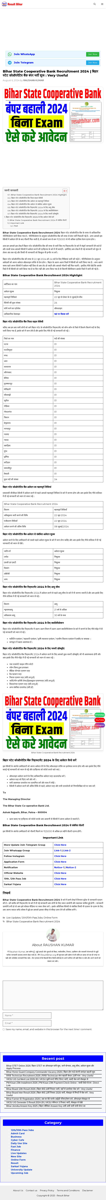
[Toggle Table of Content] (63, 191)
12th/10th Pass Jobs (32, 917)
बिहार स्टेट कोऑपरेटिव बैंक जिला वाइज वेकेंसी (27, 198)
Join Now (92, 54)
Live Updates (13, 917)
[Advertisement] (53, 30)
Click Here (60, 856)
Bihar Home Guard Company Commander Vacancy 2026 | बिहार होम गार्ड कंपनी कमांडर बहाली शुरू (50, 1072)
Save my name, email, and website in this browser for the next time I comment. (49, 1029)
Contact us (31, 1190)
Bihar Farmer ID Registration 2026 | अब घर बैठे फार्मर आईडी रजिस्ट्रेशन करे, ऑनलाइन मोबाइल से (48, 1099)
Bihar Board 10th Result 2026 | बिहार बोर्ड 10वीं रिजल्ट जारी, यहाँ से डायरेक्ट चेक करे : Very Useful (49, 1089)
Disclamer (87, 1190)
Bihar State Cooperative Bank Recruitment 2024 (33, 921)
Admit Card (18, 1133)
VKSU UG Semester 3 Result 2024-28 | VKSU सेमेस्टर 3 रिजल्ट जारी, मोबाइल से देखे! (44, 1102)
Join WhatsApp (24, 54)
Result (14, 1163)
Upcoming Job (19, 1173)
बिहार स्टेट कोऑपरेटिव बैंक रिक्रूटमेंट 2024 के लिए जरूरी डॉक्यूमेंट (35, 214)
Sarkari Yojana (19, 1166)
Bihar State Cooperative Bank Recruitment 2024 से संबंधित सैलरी (38, 220)
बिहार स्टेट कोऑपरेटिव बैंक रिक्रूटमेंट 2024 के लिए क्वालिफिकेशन (34, 210)
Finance (15, 1150)
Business (16, 1136)
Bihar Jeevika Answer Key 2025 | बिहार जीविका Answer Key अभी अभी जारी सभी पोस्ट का (45, 1106)
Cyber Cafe (17, 1140)
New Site (16, 1156)
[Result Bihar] (12, 4)
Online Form (51, 917)
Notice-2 (71, 867)
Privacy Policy (47, 1190)
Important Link (17, 223)
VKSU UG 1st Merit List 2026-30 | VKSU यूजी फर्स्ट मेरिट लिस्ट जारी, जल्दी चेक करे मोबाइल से (47, 1079)
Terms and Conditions (68, 1190)
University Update (21, 1169)
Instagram (99, 725)
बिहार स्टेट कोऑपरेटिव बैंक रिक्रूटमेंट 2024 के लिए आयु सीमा (33, 207)
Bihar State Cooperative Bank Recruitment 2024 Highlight (39, 195)
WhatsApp (99, 715)
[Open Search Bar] (94, 4)
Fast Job (16, 1146)
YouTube (100, 720)
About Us (18, 1190)
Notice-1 (59, 867)
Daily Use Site (19, 1143)
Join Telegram (24, 62)
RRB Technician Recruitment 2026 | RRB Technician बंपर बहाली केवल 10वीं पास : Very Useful (49, 1075)
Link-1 (58, 850)
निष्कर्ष (16, 226)
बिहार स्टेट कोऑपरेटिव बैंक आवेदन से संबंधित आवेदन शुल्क (31, 204)
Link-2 (67, 850)
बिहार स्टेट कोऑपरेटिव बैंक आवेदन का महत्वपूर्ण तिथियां (30, 201)
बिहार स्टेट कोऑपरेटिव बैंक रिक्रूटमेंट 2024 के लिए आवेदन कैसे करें (30, 217)
